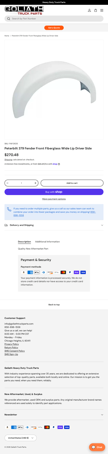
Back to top (54, 304)
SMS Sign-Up (11, 354)
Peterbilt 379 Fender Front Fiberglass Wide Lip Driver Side (35, 36)
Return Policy (11, 347)
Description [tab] (24, 241)
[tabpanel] (54, 248)
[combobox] (54, 19)
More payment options (54, 198)
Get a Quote (54, 27)
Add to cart (72, 183)
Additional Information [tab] (47, 241)
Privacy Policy (11, 344)
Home (6, 36)
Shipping (8, 159)
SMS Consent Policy (14, 350)
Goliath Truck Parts (18, 447)
